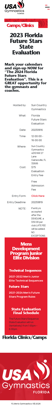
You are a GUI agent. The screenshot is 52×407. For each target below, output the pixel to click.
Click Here (37, 196)
